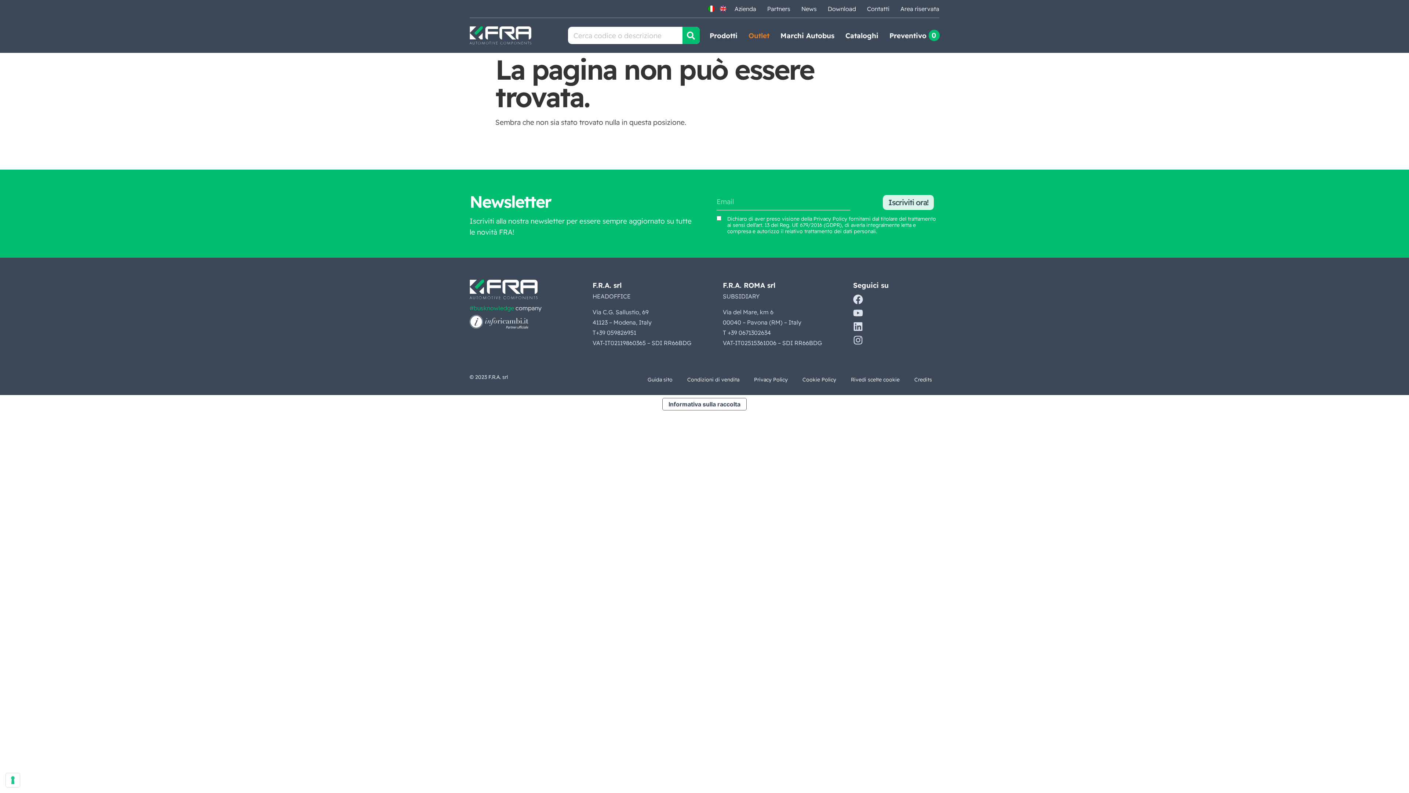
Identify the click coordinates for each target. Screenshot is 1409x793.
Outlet (759, 35)
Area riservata (919, 8)
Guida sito (660, 379)
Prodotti (724, 35)
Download (842, 8)
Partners (778, 8)
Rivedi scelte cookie (875, 379)
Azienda (745, 8)
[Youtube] (858, 313)
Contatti (878, 8)
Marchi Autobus (807, 35)
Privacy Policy (830, 219)
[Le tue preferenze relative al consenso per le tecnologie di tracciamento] (13, 780)
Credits (923, 379)
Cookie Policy (819, 379)
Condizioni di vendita (713, 379)
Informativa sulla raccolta (704, 404)
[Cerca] (691, 35)
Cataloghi (861, 35)
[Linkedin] (858, 327)
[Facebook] (858, 299)
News (809, 8)
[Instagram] (858, 340)
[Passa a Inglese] (723, 9)
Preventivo (907, 35)
